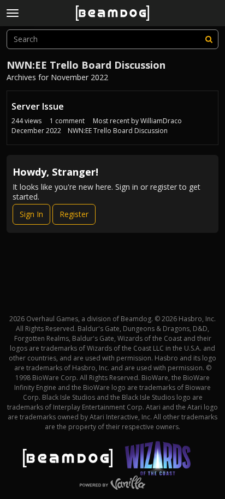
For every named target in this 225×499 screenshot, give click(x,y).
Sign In (31, 214)
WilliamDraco (161, 120)
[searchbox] (112, 39)
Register (74, 214)
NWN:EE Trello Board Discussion (118, 130)
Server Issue (37, 106)
